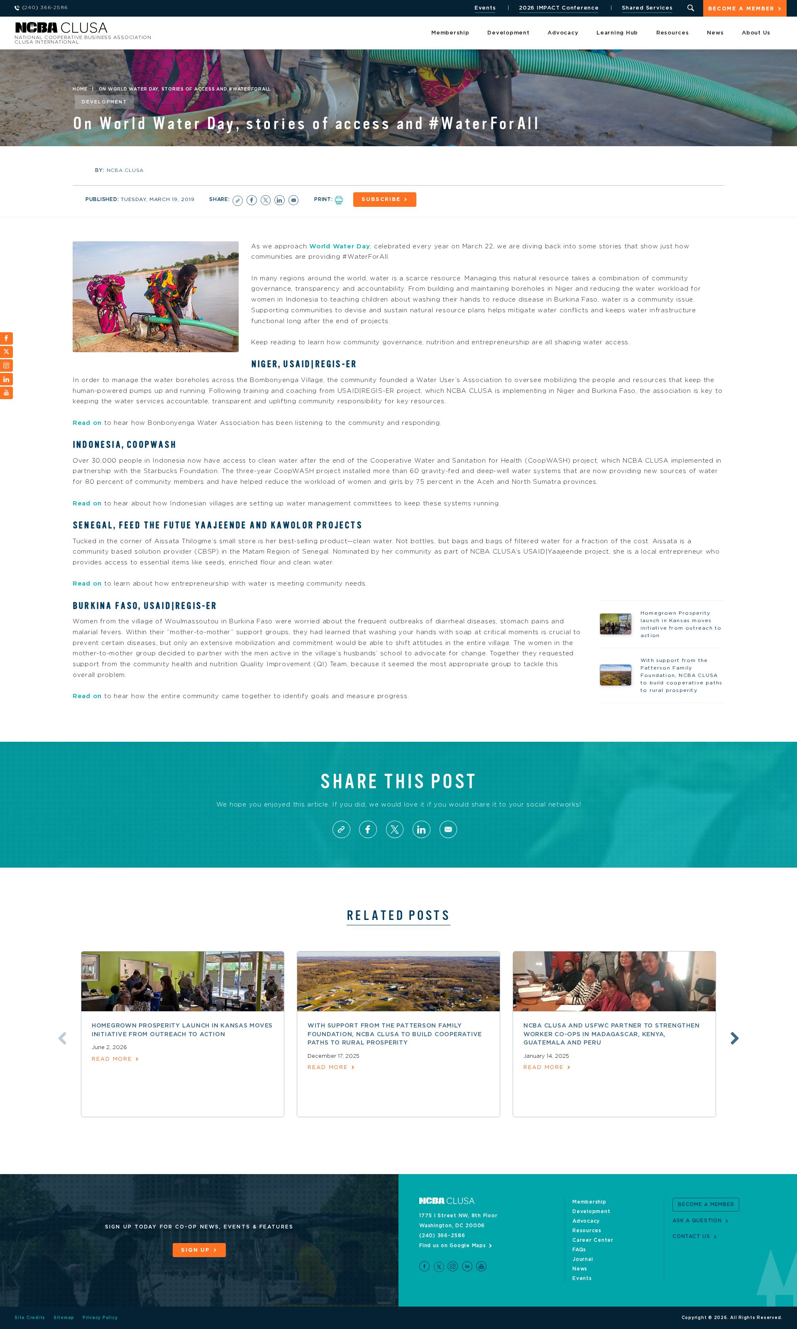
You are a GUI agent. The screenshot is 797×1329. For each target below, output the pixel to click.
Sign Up (195, 1250)
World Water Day (339, 246)
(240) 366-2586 (442, 1235)
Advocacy (563, 33)
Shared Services (647, 8)
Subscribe (381, 199)
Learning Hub (617, 33)
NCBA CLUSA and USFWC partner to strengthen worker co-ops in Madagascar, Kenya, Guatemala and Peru (611, 1034)
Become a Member (741, 9)
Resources (672, 33)
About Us (756, 33)
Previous (62, 1038)
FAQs (579, 1249)
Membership (450, 33)
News (715, 33)
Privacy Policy (100, 1318)
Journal (582, 1259)
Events (485, 8)
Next (735, 1038)
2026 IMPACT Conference (559, 8)
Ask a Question (697, 1220)
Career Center (593, 1240)
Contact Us (691, 1236)
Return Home (125, 30)
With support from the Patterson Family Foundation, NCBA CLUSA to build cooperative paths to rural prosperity (395, 1034)
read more (112, 1059)
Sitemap (64, 1318)
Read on (87, 423)
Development (508, 33)
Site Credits (30, 1318)
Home (80, 89)
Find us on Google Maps (452, 1245)
